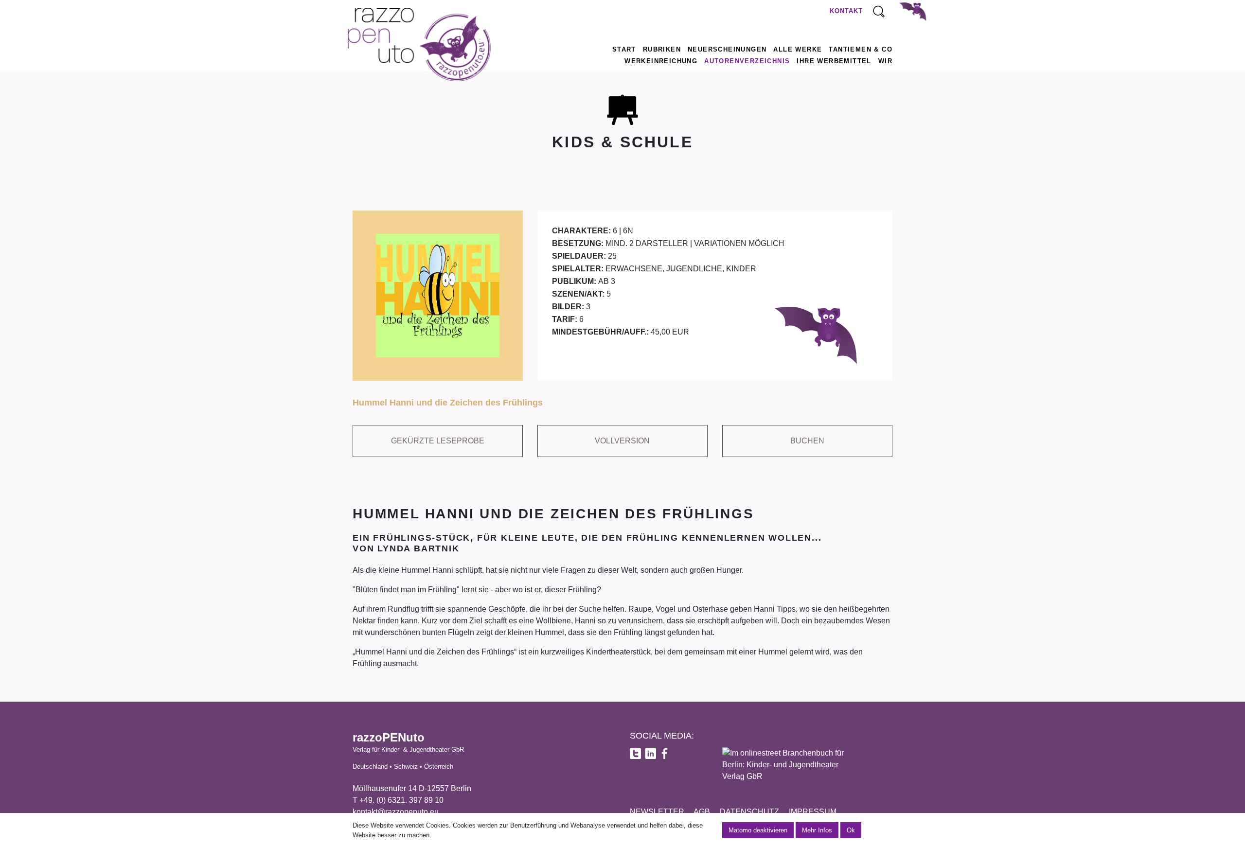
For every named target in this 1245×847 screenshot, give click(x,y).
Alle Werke (797, 49)
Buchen (807, 441)
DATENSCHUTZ (749, 812)
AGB (702, 812)
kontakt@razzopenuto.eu (396, 812)
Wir (885, 61)
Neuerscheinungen (727, 49)
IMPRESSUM (812, 812)
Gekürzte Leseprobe (437, 441)
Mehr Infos (817, 830)
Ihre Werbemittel (834, 61)
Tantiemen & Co (860, 49)
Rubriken (662, 49)
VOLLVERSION (622, 441)
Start (624, 49)
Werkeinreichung (660, 61)
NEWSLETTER (657, 812)
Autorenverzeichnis (747, 61)
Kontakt (846, 11)
